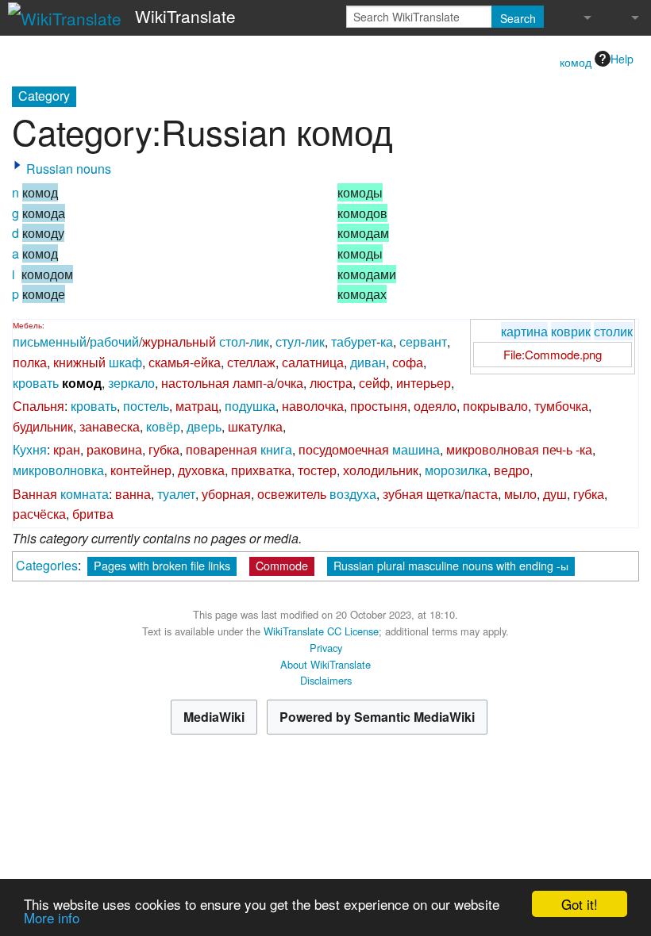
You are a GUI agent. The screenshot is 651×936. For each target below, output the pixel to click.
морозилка (456, 470)
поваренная (221, 449)
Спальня (38, 406)
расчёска (39, 513)
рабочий (114, 341)
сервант (423, 341)
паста (481, 494)
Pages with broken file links (162, 565)
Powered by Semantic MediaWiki (377, 717)
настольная (195, 383)
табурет (353, 341)
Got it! (579, 904)
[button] (17, 165)
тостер (317, 470)
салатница (313, 362)
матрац (196, 406)
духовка (201, 470)
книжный (79, 362)
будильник (43, 426)
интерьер (423, 383)
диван (368, 362)
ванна (133, 494)
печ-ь (557, 449)
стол (232, 341)
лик (259, 341)
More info (51, 917)
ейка (207, 362)
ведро (512, 470)
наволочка (313, 406)
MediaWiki (214, 717)
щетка (443, 494)
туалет (176, 494)
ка (386, 341)
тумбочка (561, 406)
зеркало (131, 383)
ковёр (163, 426)
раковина (114, 449)
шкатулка (255, 426)
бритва (93, 513)
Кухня (30, 449)
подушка (250, 406)
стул (288, 341)
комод (575, 62)
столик (613, 331)
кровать (36, 383)
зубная (403, 494)
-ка (584, 449)
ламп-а (253, 383)
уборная (226, 494)
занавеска (109, 426)
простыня (378, 406)
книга (276, 449)
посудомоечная (344, 449)
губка (163, 449)
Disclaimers (326, 680)
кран (66, 449)
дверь (204, 426)
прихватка (261, 470)
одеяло (435, 406)
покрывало (495, 406)
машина (416, 449)
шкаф (125, 362)
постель (146, 406)
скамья (169, 362)
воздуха (352, 494)
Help (622, 59)
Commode (282, 565)
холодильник (380, 470)
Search (518, 18)
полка (30, 362)
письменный (50, 341)
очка (290, 383)
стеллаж (251, 362)
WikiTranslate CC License (321, 631)
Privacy (326, 647)
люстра (331, 383)
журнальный (179, 341)
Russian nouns (68, 168)
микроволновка (58, 470)
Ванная (35, 494)
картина (524, 331)
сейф (374, 383)
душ (555, 494)
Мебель (27, 325)
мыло (520, 494)
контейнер (140, 470)
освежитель (291, 494)
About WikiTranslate (325, 664)
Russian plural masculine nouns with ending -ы (450, 565)
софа (407, 362)
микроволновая (492, 449)
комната (84, 494)
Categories (47, 565)
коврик (571, 331)
